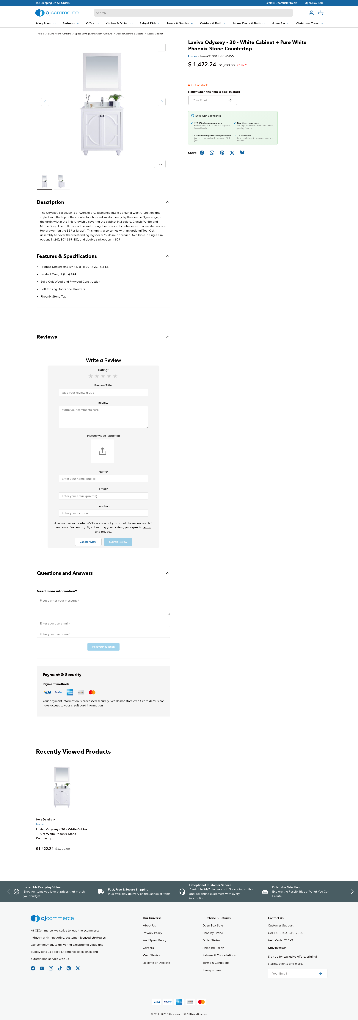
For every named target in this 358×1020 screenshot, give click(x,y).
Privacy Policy (152, 933)
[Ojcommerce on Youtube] (42, 966)
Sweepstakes (211, 970)
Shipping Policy (213, 948)
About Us (149, 925)
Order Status (211, 940)
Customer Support (280, 925)
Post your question (103, 647)
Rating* (103, 370)
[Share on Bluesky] (242, 153)
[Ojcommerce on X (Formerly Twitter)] (78, 966)
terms (147, 527)
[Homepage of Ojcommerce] (56, 12)
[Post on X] (232, 153)
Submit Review (118, 542)
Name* (103, 471)
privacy (106, 531)
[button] (90, 376)
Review (103, 402)
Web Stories (151, 955)
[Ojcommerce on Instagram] (51, 966)
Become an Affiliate (156, 962)
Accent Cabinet (155, 33)
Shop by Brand (212, 933)
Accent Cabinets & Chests (129, 33)
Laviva (192, 56)
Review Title (103, 385)
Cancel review (88, 542)
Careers (148, 948)
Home (40, 33)
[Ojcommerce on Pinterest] (69, 966)
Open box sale (314, 3)
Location (103, 506)
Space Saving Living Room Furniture (93, 33)
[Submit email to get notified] (230, 100)
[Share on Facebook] (202, 153)
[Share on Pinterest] (222, 153)
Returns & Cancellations (219, 955)
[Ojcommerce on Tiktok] (60, 966)
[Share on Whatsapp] (212, 153)
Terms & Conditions (215, 962)
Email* (103, 489)
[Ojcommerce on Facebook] (33, 966)
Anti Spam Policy (155, 940)
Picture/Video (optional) (103, 435)
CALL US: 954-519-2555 (285, 933)
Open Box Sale (212, 925)
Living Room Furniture (59, 33)
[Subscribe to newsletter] (320, 973)
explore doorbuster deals (281, 3)
